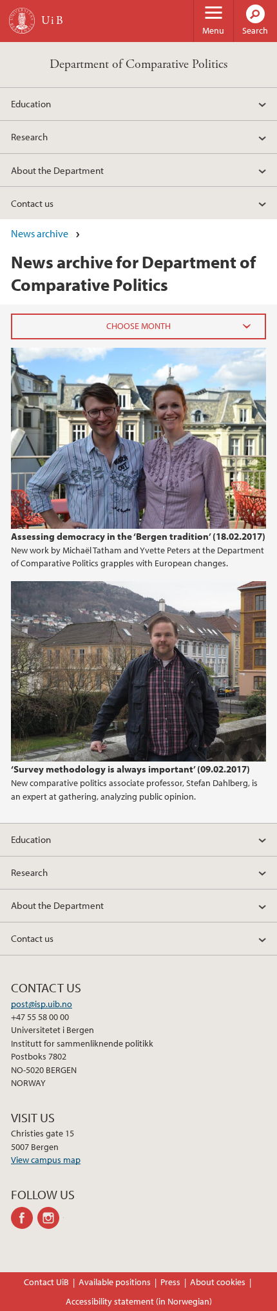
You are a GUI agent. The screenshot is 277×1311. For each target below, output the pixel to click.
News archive (39, 233)
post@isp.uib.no (41, 1004)
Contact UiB (46, 1282)
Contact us (32, 203)
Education (31, 103)
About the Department (57, 170)
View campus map (46, 1160)
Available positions (115, 1282)
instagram (50, 1218)
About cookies (217, 1282)
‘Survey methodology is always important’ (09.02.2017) (130, 768)
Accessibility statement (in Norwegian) (139, 1301)
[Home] (22, 21)
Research (29, 136)
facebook (24, 1218)
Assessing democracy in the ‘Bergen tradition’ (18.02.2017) (138, 535)
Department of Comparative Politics (138, 64)
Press (170, 1282)
